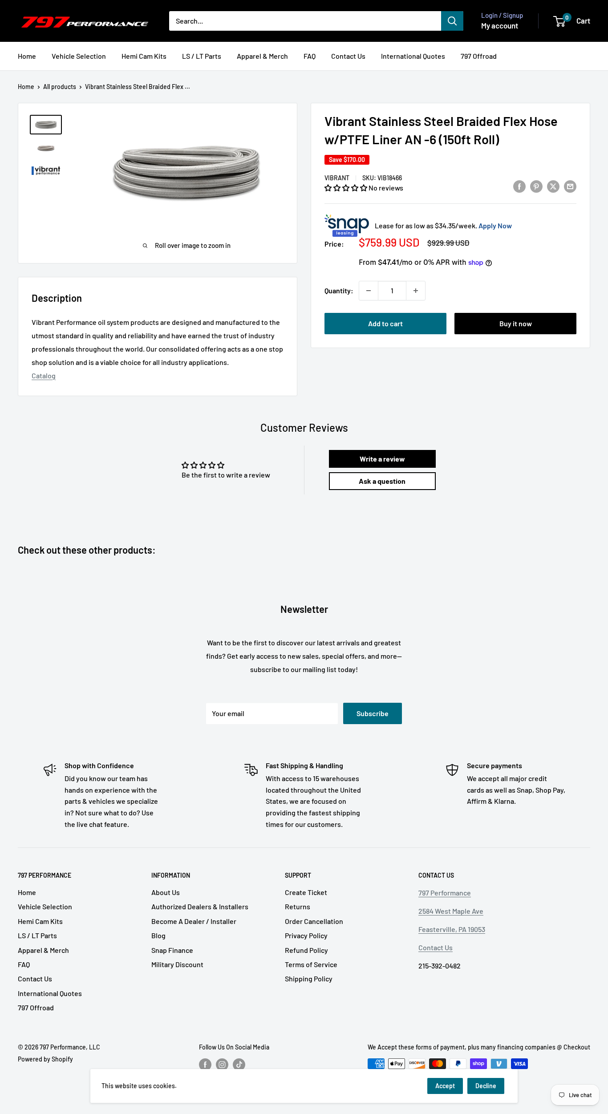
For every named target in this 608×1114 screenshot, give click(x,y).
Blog (158, 935)
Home (27, 56)
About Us (165, 892)
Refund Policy (306, 950)
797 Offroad (479, 56)
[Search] (452, 21)
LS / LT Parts (201, 56)
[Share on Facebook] (519, 186)
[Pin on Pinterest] (536, 186)
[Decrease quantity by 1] (368, 290)
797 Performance (444, 892)
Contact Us (348, 56)
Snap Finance (172, 950)
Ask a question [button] (382, 481)
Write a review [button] (382, 458)
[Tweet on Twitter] (553, 186)
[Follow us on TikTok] (239, 1064)
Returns (297, 906)
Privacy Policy (306, 935)
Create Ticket (306, 892)
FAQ (310, 56)
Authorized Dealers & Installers (199, 906)
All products (59, 86)
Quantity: (338, 290)
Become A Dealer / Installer (193, 921)
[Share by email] (570, 186)
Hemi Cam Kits (144, 56)
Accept (445, 1086)
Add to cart (385, 323)
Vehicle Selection (79, 56)
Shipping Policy (308, 978)
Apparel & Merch (262, 56)
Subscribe (373, 713)
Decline (485, 1086)
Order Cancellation (314, 921)
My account (499, 25)
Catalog (44, 375)
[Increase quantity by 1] (415, 290)
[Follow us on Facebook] (205, 1064)
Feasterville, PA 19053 (451, 929)
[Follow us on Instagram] (222, 1064)
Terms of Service (311, 964)
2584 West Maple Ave (450, 911)
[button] (346, 187)
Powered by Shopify (45, 1059)
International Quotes (413, 56)
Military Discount (177, 964)
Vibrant (336, 178)
